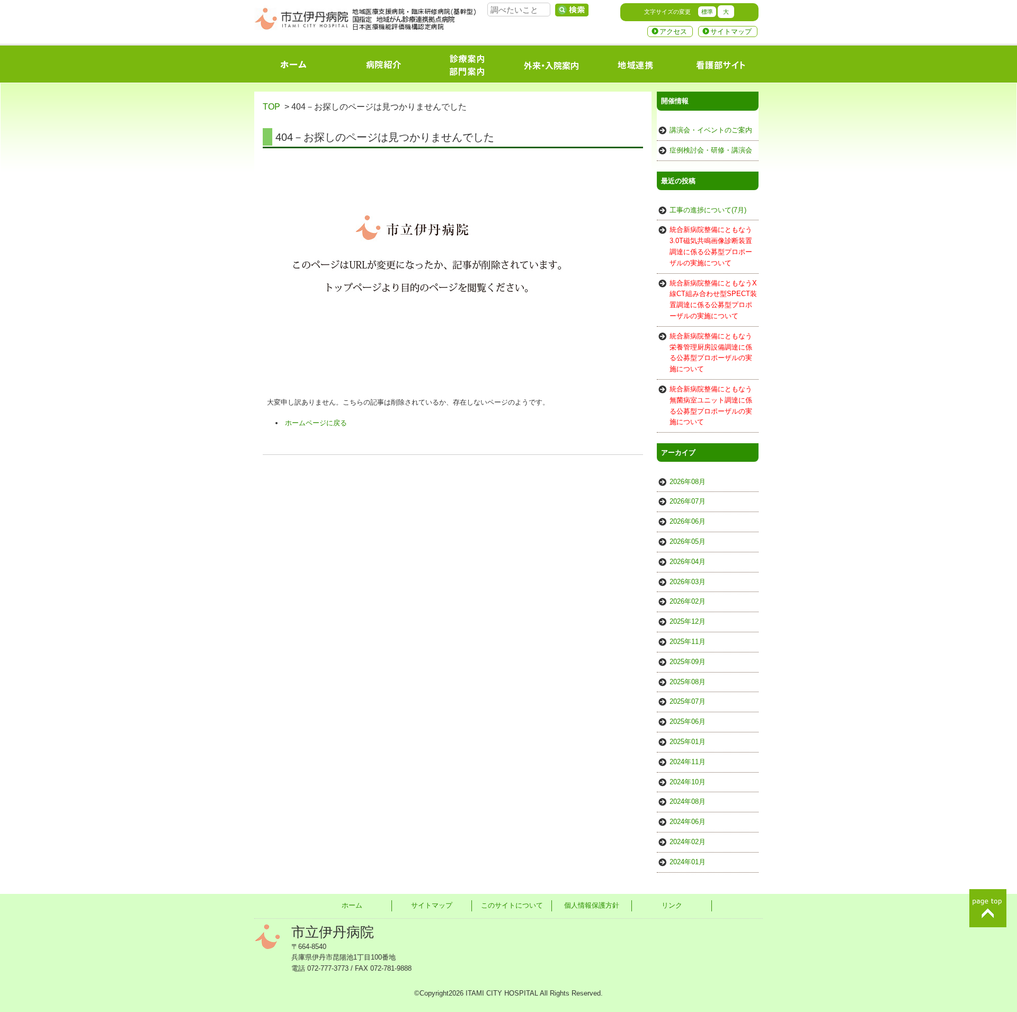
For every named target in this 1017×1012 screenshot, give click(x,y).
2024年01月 (688, 862)
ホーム (352, 905)
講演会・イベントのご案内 (711, 130)
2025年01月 (688, 742)
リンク (672, 905)
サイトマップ (731, 31)
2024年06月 (688, 822)
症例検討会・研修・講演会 (711, 150)
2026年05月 (688, 541)
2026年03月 (688, 582)
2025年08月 (688, 682)
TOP (271, 106)
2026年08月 (688, 482)
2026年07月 (688, 501)
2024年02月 (688, 842)
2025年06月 (688, 722)
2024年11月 (688, 762)
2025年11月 (688, 642)
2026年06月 (688, 521)
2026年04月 (688, 562)
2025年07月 (688, 701)
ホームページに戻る (316, 423)
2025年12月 (688, 621)
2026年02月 (688, 601)
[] (571, 10)
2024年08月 (688, 801)
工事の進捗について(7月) (708, 210)
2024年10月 (688, 782)
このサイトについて (512, 905)
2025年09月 (688, 662)
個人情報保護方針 (591, 905)
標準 (707, 11)
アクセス (673, 31)
